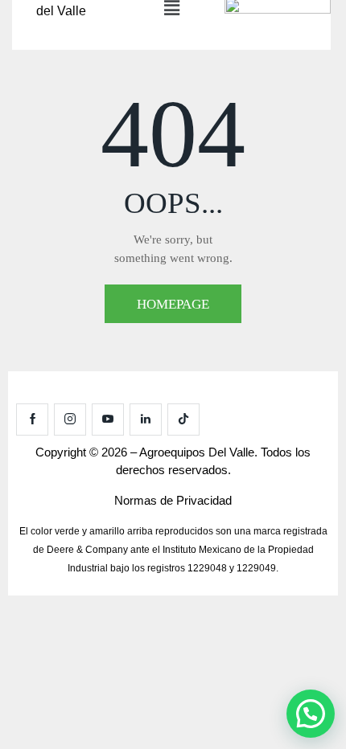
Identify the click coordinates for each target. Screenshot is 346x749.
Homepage (173, 304)
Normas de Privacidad (173, 500)
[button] (310, 714)
